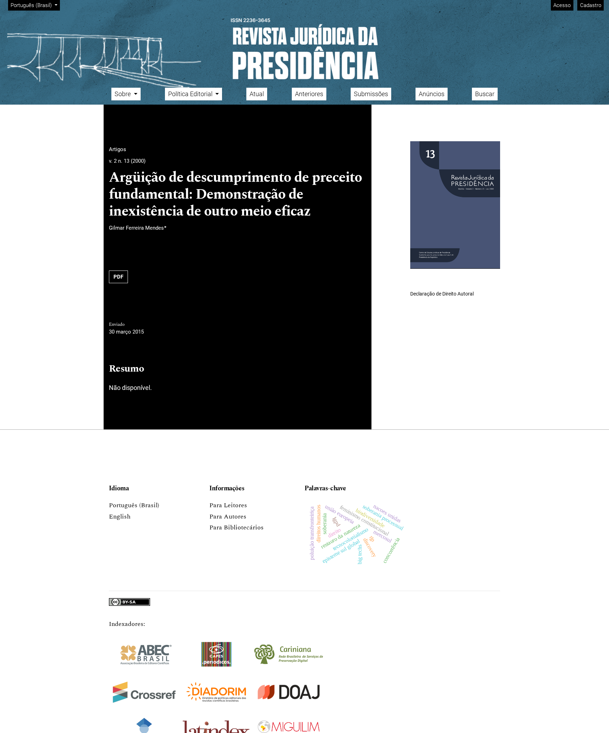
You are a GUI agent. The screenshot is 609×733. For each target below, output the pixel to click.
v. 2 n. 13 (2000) (127, 161)
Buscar (484, 94)
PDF (118, 277)
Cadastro (590, 5)
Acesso (562, 5)
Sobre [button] (123, 94)
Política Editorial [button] (191, 94)
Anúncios (431, 94)
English (119, 516)
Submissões (371, 94)
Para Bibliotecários (236, 527)
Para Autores (227, 516)
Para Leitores (228, 505)
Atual (257, 94)
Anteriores (309, 94)
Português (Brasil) (134, 505)
